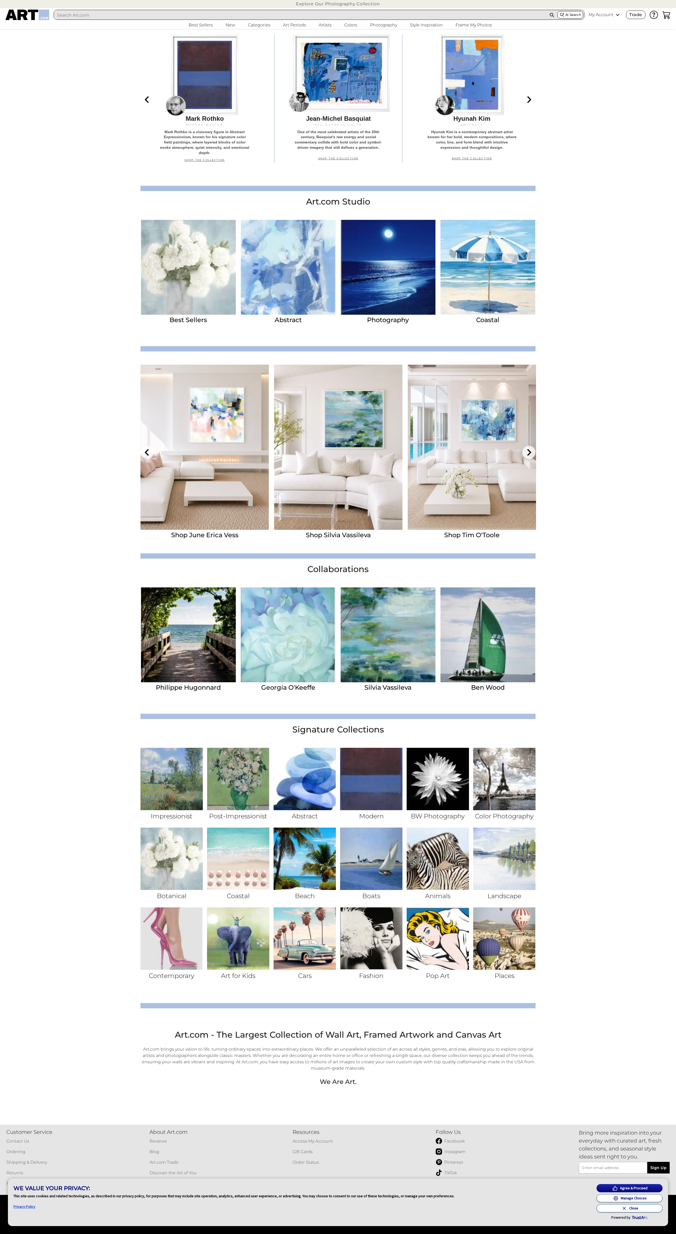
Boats (371, 896)
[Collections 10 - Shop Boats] (371, 859)
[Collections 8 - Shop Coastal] (238, 859)
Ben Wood (488, 687)
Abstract (288, 320)
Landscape (504, 896)
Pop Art (438, 976)
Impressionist (172, 816)
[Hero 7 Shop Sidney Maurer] (204, 98)
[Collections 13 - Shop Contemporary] (171, 938)
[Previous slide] (147, 99)
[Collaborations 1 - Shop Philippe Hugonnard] (188, 634)
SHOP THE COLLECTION (205, 160)
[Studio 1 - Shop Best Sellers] (188, 267)
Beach (305, 896)
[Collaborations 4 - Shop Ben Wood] (487, 634)
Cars (305, 976)
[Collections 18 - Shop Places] (504, 938)
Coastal (487, 320)
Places (504, 976)
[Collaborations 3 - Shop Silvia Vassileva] (388, 634)
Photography (388, 320)
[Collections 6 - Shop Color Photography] (504, 779)
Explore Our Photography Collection (338, 3)
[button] (338, 3)
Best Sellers (188, 320)
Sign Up (658, 1167)
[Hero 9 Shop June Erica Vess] (472, 98)
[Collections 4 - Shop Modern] (371, 779)
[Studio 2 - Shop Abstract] (288, 267)
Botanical (171, 896)
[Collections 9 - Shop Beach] (305, 859)
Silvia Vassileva (387, 687)
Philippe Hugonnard (188, 687)
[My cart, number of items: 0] (666, 15)
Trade (635, 14)
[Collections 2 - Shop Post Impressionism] (238, 779)
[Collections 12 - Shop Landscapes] (504, 859)
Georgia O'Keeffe (288, 687)
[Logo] (27, 15)
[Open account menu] (617, 15)
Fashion (371, 976)
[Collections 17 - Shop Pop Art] (438, 938)
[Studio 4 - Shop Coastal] (487, 267)
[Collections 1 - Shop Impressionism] (171, 779)
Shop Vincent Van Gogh (205, 535)
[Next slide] (529, 99)
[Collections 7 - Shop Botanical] (171, 859)
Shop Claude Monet (471, 535)
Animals (437, 896)
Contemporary (171, 976)
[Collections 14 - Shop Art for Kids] (238, 938)
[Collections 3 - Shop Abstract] (305, 779)
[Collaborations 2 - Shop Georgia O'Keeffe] (288, 634)
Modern (371, 816)
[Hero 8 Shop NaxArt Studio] (338, 98)
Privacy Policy (24, 1206)
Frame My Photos (474, 24)
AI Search (573, 15)
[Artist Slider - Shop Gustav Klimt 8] (338, 447)
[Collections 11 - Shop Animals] (438, 859)
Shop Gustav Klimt (338, 535)
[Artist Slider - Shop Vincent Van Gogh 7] (204, 447)
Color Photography (504, 816)
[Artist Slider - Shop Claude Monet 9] (472, 447)
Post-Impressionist (238, 816)
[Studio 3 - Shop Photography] (388, 267)
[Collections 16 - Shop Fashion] (371, 938)
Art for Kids (238, 976)
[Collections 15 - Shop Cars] (305, 938)
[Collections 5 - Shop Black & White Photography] (438, 779)
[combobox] (300, 15)
